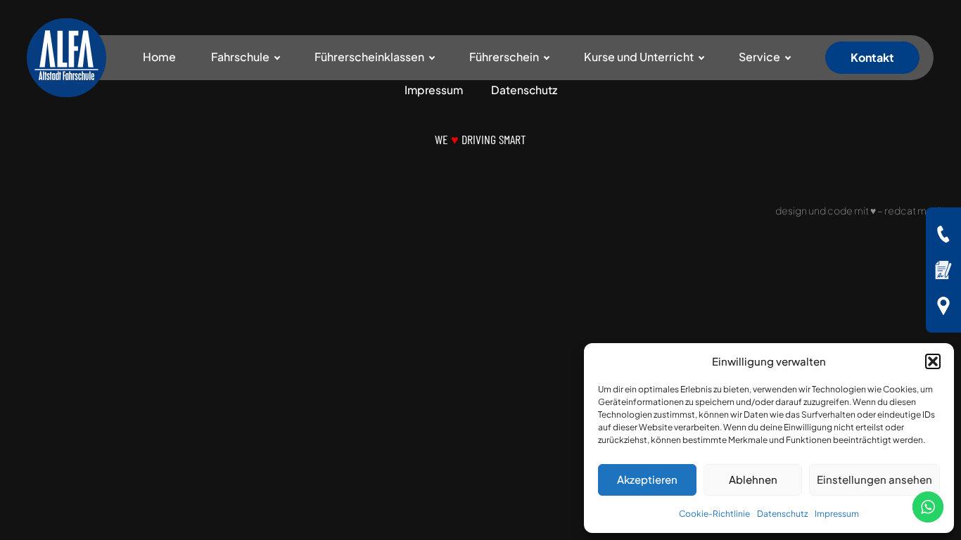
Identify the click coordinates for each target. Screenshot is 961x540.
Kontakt (872, 57)
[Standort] (943, 306)
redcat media (915, 210)
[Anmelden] (943, 270)
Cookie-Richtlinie (714, 513)
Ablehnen (753, 479)
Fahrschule (240, 56)
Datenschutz (782, 513)
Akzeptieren (647, 479)
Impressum (837, 513)
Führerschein (504, 56)
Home (159, 56)
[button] (933, 361)
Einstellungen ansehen (874, 479)
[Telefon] (943, 234)
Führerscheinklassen (369, 56)
